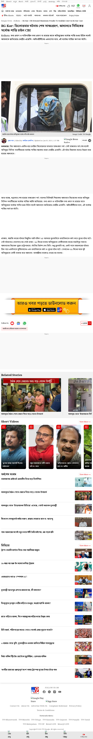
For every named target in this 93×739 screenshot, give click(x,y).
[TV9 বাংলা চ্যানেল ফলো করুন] (78, 6)
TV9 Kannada (48, 719)
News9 (8, 1)
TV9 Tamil (85, 719)
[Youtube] (12, 323)
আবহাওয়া (37, 15)
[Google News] (18, 323)
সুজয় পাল (11, 141)
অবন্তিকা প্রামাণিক (28, 141)
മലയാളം (52, 1)
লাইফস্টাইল (62, 11)
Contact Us (14, 706)
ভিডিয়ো (5, 545)
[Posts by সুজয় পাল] (4, 140)
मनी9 (58, 1)
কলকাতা (19, 11)
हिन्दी (2, 1)
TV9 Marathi (24, 719)
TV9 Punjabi (74, 719)
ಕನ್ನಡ (15, 1)
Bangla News (6, 21)
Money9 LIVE (63, 724)
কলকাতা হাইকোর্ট (48, 15)
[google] (72, 140)
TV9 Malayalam (30, 724)
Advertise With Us (39, 706)
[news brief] (61, 6)
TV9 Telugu (36, 719)
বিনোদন (39, 11)
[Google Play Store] (38, 700)
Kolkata (17, 21)
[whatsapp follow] (25, 323)
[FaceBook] (44, 691)
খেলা (33, 11)
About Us (25, 706)
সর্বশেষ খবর (9, 11)
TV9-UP (64, 1)
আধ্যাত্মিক (71, 11)
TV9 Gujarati (61, 719)
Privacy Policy (75, 706)
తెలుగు (21, 1)
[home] (2, 11)
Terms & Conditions (45, 710)
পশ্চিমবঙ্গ (26, 11)
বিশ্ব (55, 11)
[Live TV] (83, 6)
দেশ (50, 11)
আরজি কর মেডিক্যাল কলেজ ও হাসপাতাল (14, 329)
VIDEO (18, 15)
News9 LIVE (51, 724)
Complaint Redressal (58, 706)
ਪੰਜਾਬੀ (39, 1)
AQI (73, 5)
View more (84, 422)
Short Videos (10, 422)
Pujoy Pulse (74, 15)
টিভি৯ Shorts (9, 15)
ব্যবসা (45, 11)
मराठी (26, 1)
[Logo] (3, 6)
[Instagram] (54, 691)
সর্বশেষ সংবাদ (8, 474)
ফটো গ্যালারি (28, 15)
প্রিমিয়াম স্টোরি (81, 11)
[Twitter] (49, 691)
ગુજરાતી (32, 1)
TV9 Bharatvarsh (9, 719)
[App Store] (53, 702)
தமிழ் (45, 1)
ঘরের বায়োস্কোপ (61, 15)
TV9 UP (41, 724)
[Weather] (69, 5)
